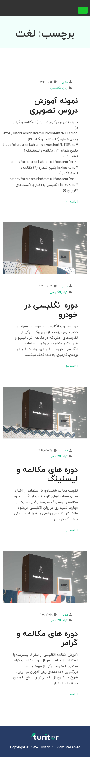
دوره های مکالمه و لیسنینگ (47, 473)
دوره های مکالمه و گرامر (47, 638)
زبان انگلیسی (59, 88)
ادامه (73, 202)
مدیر (65, 82)
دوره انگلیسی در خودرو (51, 309)
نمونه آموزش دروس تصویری (53, 105)
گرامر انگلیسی (59, 292)
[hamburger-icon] (83, 10)
